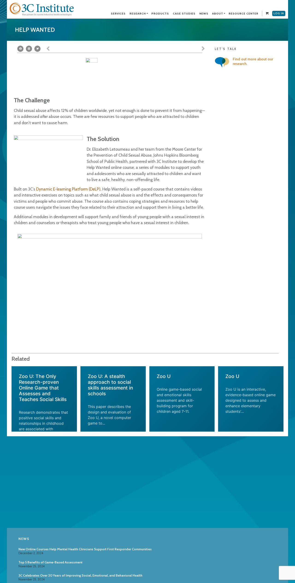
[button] (20, 49)
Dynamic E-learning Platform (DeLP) (68, 189)
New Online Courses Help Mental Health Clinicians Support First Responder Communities (85, 549)
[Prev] (86, 48)
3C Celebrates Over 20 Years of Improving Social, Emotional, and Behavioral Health (80, 575)
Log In (279, 13)
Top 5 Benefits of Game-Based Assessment (50, 562)
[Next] (165, 48)
